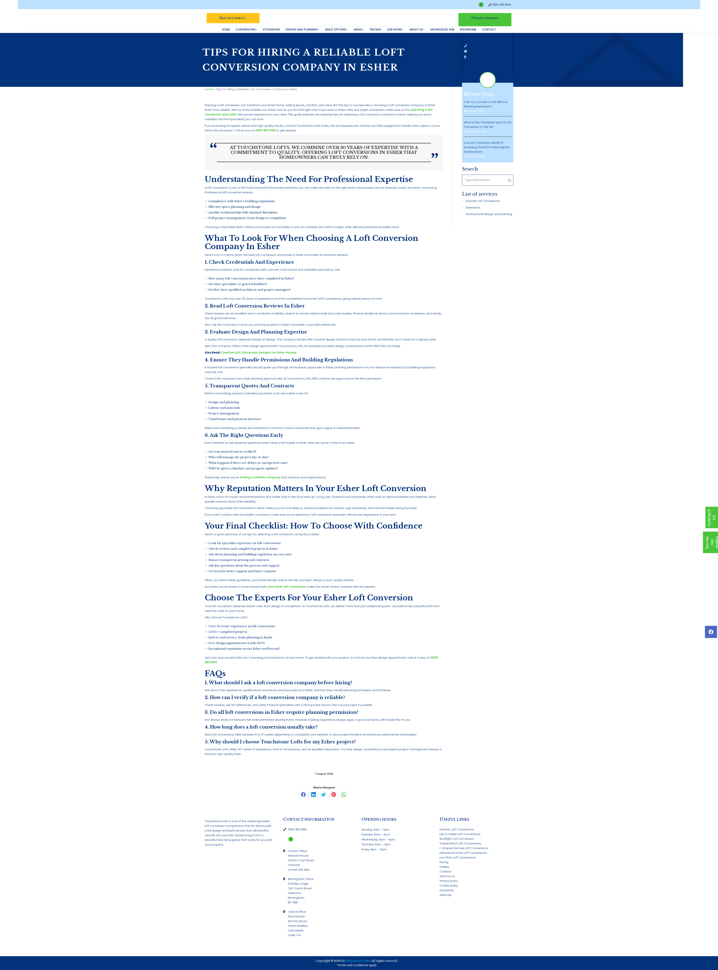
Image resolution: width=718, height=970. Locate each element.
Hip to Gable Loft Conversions (460, 834)
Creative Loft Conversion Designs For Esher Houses (258, 352)
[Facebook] (711, 632)
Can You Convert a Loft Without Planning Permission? (485, 104)
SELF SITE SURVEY (232, 18)
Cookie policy (449, 885)
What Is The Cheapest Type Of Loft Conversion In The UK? (487, 124)
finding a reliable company (260, 477)
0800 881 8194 (501, 5)
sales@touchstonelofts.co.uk (488, 51)
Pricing (444, 862)
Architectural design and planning (489, 214)
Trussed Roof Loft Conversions (460, 843)
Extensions (473, 207)
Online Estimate (485, 18)
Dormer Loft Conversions (483, 201)
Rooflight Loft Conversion (457, 839)
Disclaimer (447, 890)
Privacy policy (449, 881)
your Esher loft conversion (286, 587)
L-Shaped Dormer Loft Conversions (464, 848)
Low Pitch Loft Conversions (458, 857)
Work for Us (447, 876)
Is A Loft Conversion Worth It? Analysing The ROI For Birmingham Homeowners (487, 147)
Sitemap (445, 895)
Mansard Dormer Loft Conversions (463, 853)
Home (209, 89)
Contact (445, 871)
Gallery (444, 867)
